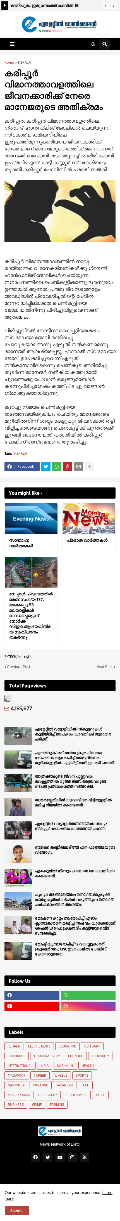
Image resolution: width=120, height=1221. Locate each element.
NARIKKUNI (65, 1065)
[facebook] (31, 995)
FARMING (57, 1104)
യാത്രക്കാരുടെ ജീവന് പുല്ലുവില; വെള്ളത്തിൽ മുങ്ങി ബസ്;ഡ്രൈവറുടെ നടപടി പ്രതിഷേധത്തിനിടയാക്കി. (70, 781)
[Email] (78, 466)
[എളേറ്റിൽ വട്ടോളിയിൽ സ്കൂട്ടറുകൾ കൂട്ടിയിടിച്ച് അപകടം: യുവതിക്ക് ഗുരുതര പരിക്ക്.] (18, 736)
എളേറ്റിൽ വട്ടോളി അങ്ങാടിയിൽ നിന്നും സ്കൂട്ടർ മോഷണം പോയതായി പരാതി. (71, 826)
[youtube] (31, 1006)
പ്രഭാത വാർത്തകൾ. (87, 540)
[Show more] (89, 466)
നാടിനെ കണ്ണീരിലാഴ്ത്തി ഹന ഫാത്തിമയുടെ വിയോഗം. (75, 850)
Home (9, 63)
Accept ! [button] (16, 1210)
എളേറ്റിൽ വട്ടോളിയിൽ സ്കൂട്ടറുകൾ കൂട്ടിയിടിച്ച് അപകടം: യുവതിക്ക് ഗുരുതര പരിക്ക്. (73, 734)
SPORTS (82, 1075)
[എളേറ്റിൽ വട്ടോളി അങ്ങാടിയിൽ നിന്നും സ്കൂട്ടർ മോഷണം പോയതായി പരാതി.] (18, 830)
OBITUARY (92, 1046)
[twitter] (47, 1157)
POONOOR (75, 1056)
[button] (105, 6)
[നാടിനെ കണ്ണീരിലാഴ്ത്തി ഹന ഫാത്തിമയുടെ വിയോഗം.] (18, 854)
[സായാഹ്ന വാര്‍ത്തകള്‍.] (31, 518)
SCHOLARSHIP (76, 1095)
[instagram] (88, 1006)
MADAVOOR (17, 1075)
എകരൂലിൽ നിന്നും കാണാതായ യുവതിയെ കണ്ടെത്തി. (75, 874)
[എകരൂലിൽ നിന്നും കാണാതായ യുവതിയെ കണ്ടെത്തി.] (18, 878)
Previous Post (18, 667)
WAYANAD (40, 1085)
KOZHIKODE (16, 1056)
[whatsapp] (88, 995)
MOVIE (100, 1095)
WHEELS (61, 1075)
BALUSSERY (47, 1095)
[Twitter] (46, 466)
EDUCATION (67, 1046)
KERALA (24, 63)
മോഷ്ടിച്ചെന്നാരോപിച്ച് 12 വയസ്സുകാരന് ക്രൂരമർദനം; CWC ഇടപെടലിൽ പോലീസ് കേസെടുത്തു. (71, 949)
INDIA (44, 1065)
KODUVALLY (100, 1056)
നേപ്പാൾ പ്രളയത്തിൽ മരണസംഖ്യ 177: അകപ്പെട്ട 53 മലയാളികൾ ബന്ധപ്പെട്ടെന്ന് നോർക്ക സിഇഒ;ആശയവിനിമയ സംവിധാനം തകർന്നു (31, 615)
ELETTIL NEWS (39, 1046)
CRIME (37, 1104)
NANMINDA (16, 1085)
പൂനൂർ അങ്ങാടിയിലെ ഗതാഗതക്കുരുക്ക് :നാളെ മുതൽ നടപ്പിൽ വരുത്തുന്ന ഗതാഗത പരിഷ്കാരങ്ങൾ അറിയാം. (74, 900)
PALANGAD (64, 1085)
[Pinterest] (67, 466)
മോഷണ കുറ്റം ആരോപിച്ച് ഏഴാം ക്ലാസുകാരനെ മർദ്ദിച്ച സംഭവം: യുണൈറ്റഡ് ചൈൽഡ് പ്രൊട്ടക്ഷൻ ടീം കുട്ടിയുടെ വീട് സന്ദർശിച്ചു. (75, 926)
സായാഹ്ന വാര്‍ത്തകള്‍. (21, 543)
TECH (85, 1085)
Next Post (105, 667)
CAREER (40, 1075)
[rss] (84, 1157)
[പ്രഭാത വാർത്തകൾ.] (89, 518)
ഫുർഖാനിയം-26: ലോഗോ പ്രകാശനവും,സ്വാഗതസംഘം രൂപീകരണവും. (42, 6)
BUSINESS (16, 1104)
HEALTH (88, 1065)
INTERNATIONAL (20, 1065)
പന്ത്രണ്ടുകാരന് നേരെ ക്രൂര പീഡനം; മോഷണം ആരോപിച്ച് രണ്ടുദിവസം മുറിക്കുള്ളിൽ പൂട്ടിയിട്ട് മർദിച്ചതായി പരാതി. (75, 758)
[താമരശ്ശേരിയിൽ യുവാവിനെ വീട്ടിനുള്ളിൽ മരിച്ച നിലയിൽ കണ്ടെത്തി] (18, 807)
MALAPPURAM (19, 1095)
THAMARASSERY (46, 1056)
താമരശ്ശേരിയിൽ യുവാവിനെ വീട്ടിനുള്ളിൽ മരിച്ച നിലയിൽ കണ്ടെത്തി (73, 803)
